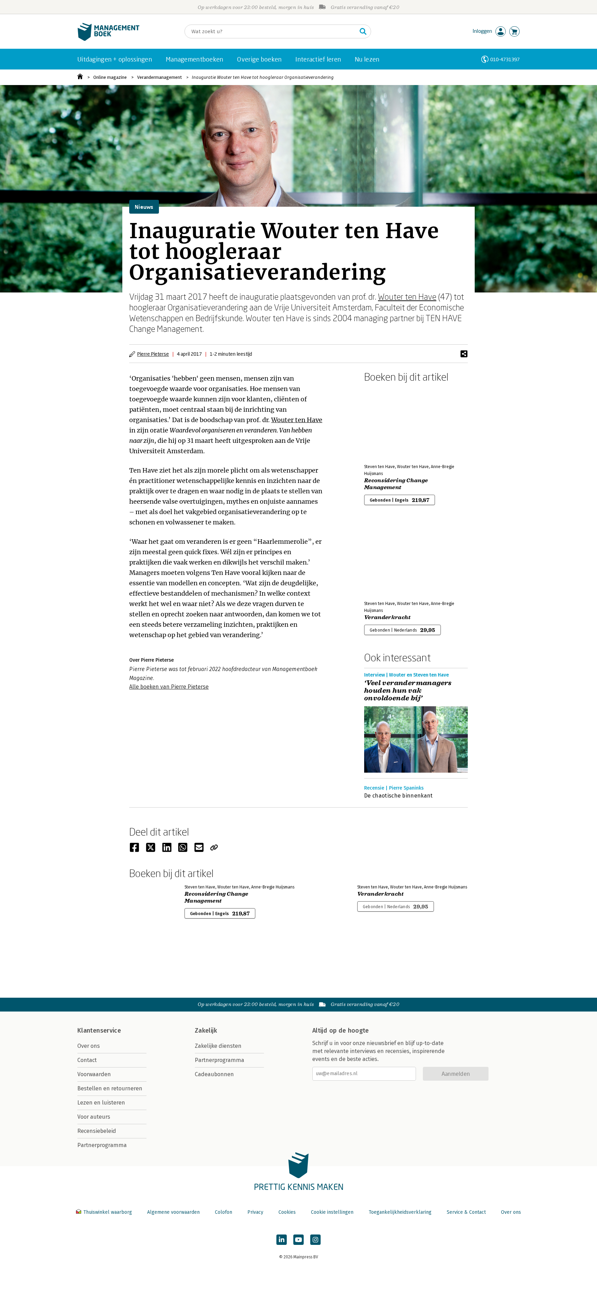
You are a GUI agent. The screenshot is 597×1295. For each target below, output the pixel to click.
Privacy (255, 1212)
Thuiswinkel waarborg (107, 1212)
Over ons (88, 1046)
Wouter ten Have (407, 296)
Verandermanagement (159, 77)
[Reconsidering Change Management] (388, 421)
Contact (87, 1060)
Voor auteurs (93, 1117)
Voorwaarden (94, 1074)
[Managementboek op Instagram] (315, 1240)
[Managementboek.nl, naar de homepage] (108, 39)
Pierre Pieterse (153, 354)
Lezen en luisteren (101, 1102)
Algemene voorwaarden (173, 1212)
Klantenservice (99, 1030)
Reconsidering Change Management (396, 484)
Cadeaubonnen (214, 1074)
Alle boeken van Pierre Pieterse (169, 686)
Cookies (287, 1212)
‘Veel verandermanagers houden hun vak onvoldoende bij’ (408, 690)
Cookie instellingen (332, 1212)
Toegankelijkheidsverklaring (400, 1212)
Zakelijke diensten (218, 1046)
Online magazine (110, 77)
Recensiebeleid (96, 1131)
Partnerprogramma (102, 1145)
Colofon (223, 1212)
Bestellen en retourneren (109, 1088)
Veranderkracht (387, 617)
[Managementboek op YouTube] (298, 1240)
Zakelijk (206, 1030)
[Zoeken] (363, 31)
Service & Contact (466, 1212)
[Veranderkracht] (388, 558)
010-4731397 (505, 59)
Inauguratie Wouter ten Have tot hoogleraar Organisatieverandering (263, 77)
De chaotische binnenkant (398, 795)
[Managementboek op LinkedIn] (281, 1240)
